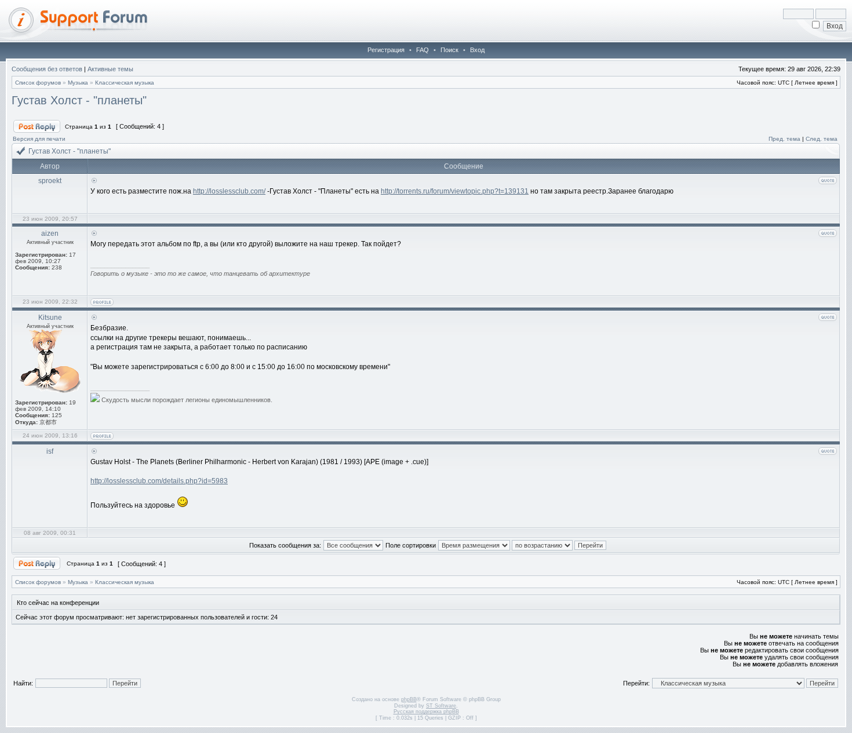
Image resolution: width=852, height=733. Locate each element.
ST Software (441, 706)
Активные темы (110, 68)
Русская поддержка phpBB (426, 711)
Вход (477, 49)
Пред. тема (784, 139)
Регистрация (386, 49)
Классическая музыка (124, 82)
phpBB (409, 699)
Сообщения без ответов (47, 68)
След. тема (822, 139)
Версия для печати (39, 139)
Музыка (78, 82)
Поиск (449, 49)
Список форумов (38, 82)
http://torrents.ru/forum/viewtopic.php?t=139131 (455, 191)
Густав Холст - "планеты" (79, 100)
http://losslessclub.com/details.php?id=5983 (159, 481)
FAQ (422, 49)
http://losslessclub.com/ (229, 191)
